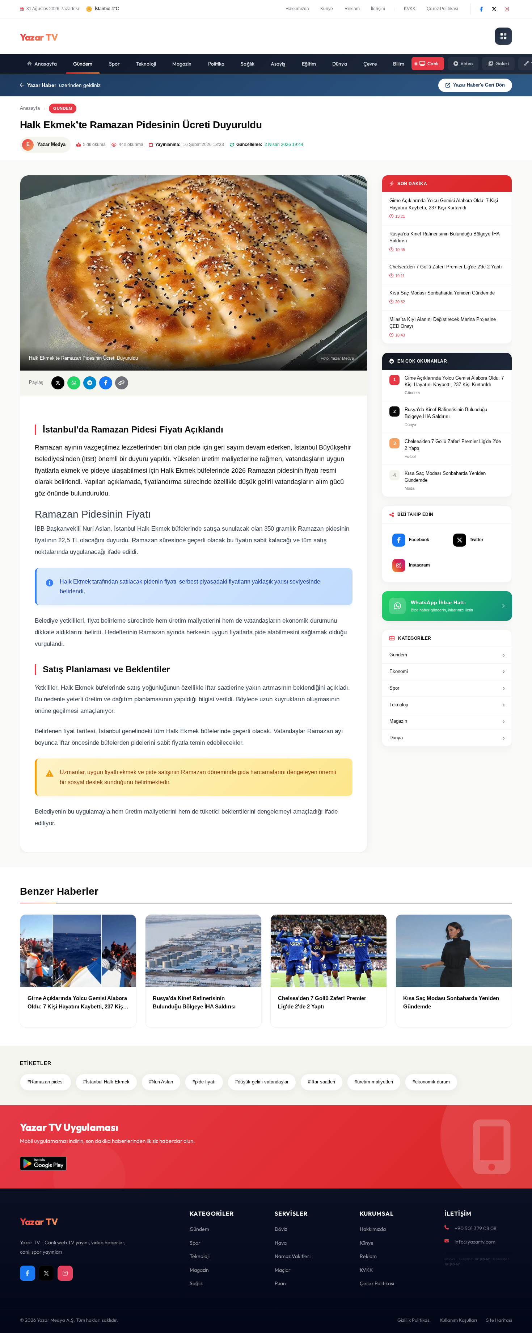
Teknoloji (146, 63)
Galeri (502, 63)
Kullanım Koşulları (458, 1320)
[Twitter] (494, 9)
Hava (281, 1243)
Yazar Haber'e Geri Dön (479, 85)
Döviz (281, 1229)
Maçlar (283, 1270)
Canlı (432, 63)
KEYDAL (481, 1259)
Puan (280, 1283)
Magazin (182, 63)
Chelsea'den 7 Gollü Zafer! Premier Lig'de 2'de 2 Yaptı (445, 266)
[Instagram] (506, 9)
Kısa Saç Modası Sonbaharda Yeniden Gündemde (442, 293)
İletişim (378, 8)
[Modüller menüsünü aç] (503, 36)
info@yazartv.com (475, 1241)
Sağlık (247, 63)
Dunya (396, 737)
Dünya (339, 63)
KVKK (409, 8)
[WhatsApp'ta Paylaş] (73, 382)
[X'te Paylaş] (57, 382)
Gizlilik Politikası (414, 1320)
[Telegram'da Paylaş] (89, 382)
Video (466, 63)
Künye (326, 8)
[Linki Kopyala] (121, 382)
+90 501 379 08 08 (476, 1228)
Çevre (370, 63)
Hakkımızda (297, 8)
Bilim (398, 63)
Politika (216, 63)
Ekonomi (398, 671)
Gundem (398, 654)
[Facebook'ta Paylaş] (105, 382)
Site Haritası (499, 1320)
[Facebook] (481, 9)
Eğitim (309, 63)
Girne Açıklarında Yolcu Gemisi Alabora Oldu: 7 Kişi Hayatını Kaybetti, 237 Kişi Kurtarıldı (443, 204)
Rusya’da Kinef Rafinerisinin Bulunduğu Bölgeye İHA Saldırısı (444, 237)
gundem (62, 108)
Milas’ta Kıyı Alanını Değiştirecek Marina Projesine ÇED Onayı (442, 323)
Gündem (83, 63)
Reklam (352, 8)
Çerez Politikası (442, 8)
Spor (114, 63)
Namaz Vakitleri (293, 1256)
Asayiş (278, 63)
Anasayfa (45, 63)
